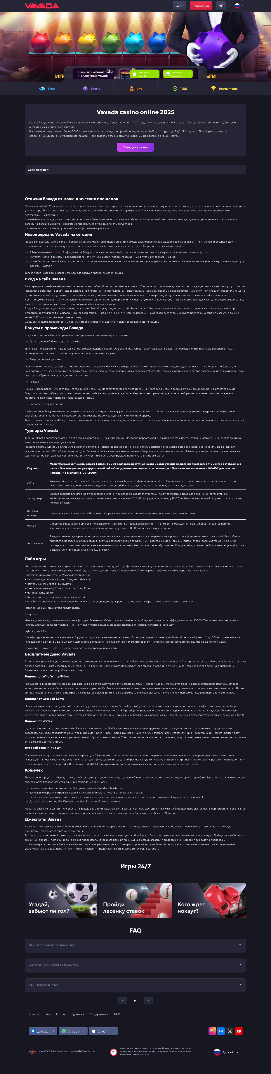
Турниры (77, 1014)
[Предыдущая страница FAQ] (122, 1000)
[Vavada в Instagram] (212, 1031)
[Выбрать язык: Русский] (239, 5)
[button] (266, 47)
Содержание (99, 1014)
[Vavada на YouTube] (238, 1031)
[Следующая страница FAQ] (148, 1000)
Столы (60, 1014)
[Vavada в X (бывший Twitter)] (230, 1031)
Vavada (57, 252)
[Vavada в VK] (221, 1031)
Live (47, 1014)
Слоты (34, 1014)
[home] (42, 5)
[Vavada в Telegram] (221, 5)
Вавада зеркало (136, 147)
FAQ (117, 1014)
